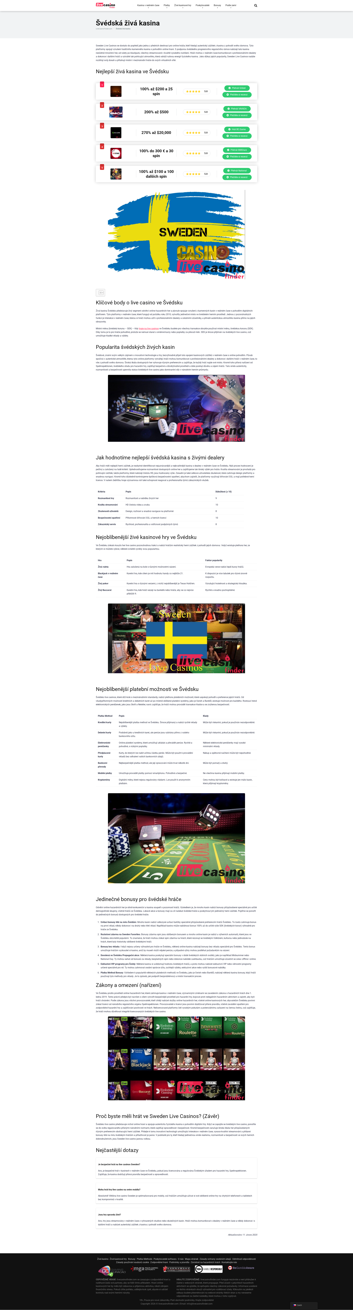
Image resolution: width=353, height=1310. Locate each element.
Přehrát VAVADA (238, 108)
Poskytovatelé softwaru (165, 1259)
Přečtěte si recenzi (238, 94)
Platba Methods (144, 1259)
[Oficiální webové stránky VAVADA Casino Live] (116, 116)
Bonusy (131, 1259)
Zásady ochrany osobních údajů (215, 1259)
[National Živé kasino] (115, 178)
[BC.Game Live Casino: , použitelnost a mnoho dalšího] (116, 137)
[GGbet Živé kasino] (115, 96)
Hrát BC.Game (238, 129)
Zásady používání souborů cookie (132, 1262)
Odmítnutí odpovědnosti (244, 1259)
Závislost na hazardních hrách (205, 1262)
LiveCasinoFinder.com (104, 29)
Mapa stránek (191, 1259)
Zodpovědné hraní (159, 1262)
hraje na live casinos (149, 328)
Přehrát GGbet (238, 88)
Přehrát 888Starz (238, 150)
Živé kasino (102, 1259)
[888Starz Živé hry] (115, 158)
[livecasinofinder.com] (105, 4)
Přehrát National (238, 170)
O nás (181, 1259)
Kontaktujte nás (229, 1262)
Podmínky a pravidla (179, 1262)
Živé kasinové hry (118, 1259)
